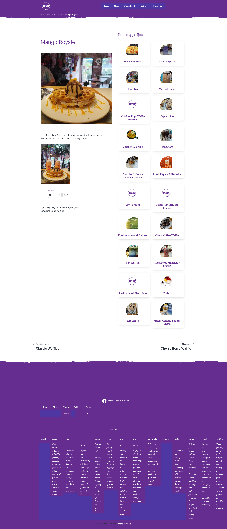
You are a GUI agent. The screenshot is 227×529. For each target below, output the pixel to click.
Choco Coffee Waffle (167, 235)
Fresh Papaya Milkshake (167, 174)
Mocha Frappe (167, 88)
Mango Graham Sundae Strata (167, 322)
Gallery (144, 6)
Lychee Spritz (167, 61)
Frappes (56, 467)
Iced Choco (167, 146)
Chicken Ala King (133, 146)
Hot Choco (133, 320)
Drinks (44, 439)
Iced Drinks (85, 467)
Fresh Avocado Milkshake (133, 235)
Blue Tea (133, 88)
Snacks (166, 439)
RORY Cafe (72, 207)
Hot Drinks (70, 465)
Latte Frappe (133, 204)
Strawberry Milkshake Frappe (167, 264)
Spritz (193, 478)
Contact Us (157, 6)
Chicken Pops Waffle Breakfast (133, 118)
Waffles (59, 14)
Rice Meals (138, 470)
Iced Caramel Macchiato (133, 293)
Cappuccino (167, 116)
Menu (116, 6)
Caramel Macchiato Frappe (167, 206)
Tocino (167, 293)
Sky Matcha (133, 262)
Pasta (98, 475)
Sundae (206, 472)
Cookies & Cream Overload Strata (133, 176)
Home (106, 6)
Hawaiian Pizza (133, 61)
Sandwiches (153, 462)
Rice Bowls (124, 477)
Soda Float (179, 465)
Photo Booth (129, 6)
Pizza (111, 463)
